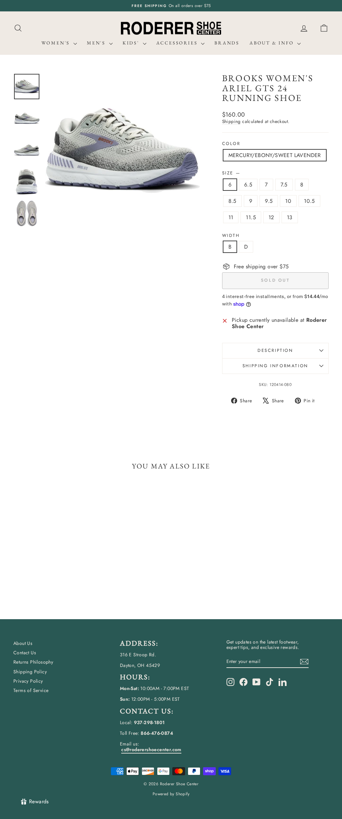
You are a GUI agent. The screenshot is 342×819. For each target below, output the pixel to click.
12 (271, 217)
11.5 (251, 217)
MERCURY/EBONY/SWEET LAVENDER (274, 155)
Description (275, 350)
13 (290, 217)
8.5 (232, 201)
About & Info (272, 43)
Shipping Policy (30, 671)
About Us (22, 643)
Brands (226, 43)
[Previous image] (56, 150)
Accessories (178, 43)
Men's (97, 43)
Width (231, 235)
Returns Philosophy (33, 662)
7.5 (284, 184)
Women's (56, 43)
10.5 (309, 201)
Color (231, 143)
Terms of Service (30, 690)
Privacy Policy (28, 681)
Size (231, 173)
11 (230, 217)
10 (288, 201)
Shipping (231, 121)
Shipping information (275, 366)
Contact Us (24, 652)
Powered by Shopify (171, 794)
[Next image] (188, 150)
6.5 (248, 184)
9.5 (269, 201)
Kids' (132, 43)
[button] (324, 28)
